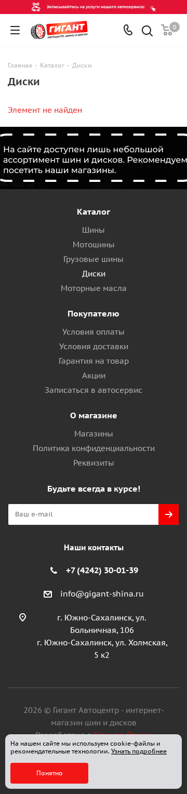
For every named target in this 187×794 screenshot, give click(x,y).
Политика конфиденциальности (94, 448)
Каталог (93, 211)
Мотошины (94, 244)
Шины (93, 230)
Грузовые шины (93, 259)
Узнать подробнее (139, 751)
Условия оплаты (93, 332)
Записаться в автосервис (93, 390)
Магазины (93, 434)
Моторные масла (94, 288)
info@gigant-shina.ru (102, 594)
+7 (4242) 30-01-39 (102, 570)
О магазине (93, 415)
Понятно (49, 773)
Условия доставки (93, 346)
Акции (93, 375)
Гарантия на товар (94, 361)
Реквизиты (93, 463)
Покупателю (93, 313)
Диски (93, 274)
